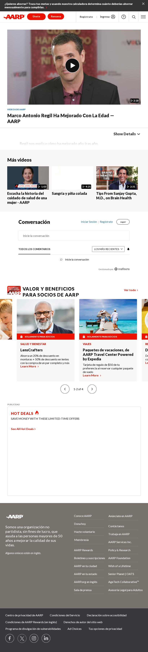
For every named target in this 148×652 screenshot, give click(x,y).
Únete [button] (36, 16)
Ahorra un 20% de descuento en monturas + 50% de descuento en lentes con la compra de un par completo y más (44, 359)
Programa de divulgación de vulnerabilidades (33, 628)
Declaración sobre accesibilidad (107, 615)
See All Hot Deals (22, 429)
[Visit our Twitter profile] (22, 638)
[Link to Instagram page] (34, 638)
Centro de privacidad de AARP (24, 615)
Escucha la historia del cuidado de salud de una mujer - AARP (27, 198)
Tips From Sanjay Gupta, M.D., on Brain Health (116, 195)
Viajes (87, 344)
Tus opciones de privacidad (105, 628)
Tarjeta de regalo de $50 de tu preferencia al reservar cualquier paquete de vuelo (108, 368)
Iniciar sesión (89, 221)
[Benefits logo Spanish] (14, 293)
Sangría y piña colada (69, 193)
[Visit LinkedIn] (46, 638)
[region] (74, 248)
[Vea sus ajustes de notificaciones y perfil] (128, 249)
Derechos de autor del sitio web (83, 622)
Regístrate (86, 16)
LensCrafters (31, 350)
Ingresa (105, 16)
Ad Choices (75, 628)
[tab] (34, 249)
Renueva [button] (56, 16)
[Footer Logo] (30, 516)
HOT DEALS (22, 413)
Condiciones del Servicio (65, 615)
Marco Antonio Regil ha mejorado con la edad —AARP (60, 118)
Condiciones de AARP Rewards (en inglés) (31, 622)
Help (124, 17)
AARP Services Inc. (120, 542)
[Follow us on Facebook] (9, 638)
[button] (133, 16)
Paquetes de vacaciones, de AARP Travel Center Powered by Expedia (108, 354)
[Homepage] (14, 16)
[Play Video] (72, 65)
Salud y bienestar (33, 344)
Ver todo (130, 290)
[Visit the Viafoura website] (122, 269)
